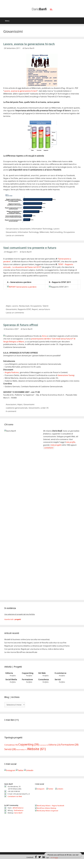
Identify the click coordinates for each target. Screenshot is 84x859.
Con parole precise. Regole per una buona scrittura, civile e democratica (34, 649)
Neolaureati (24, 306)
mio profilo (70, 442)
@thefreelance (18, 808)
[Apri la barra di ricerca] (81, 20)
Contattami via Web (14, 796)
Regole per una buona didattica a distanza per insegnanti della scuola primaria (36, 646)
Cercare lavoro (12, 228)
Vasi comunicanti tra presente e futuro (29, 248)
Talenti (45, 306)
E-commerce (60, 673)
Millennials (44, 232)
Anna (44, 336)
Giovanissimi (25, 228)
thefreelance (18, 810)
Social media (21, 749)
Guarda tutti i (12, 619)
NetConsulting (56, 232)
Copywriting (27, 673)
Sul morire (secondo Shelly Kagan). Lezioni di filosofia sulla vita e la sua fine (35, 642)
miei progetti (56, 445)
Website (36, 749)
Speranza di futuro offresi (20, 325)
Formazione (27, 679)
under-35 (44, 408)
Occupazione (69, 232)
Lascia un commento (15, 235)
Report (35, 309)
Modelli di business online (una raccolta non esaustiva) (27, 639)
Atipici (8, 306)
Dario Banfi (18, 813)
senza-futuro (44, 309)
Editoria (9, 673)
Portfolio (13, 676)
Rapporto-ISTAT (24, 309)
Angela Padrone (12, 372)
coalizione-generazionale (17, 408)
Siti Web (42, 673)
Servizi (58, 679)
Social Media (11, 679)
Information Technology (42, 228)
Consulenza (43, 679)
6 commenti (11, 411)
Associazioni (11, 404)
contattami (48, 447)
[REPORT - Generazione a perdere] (21, 287)
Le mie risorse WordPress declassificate (20, 652)
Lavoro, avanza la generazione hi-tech (29, 44)
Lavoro (56, 228)
